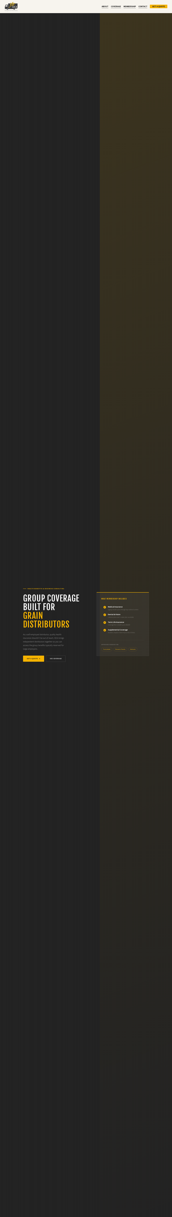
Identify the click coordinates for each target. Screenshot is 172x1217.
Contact (142, 6)
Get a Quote (158, 6)
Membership (130, 6)
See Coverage (56, 658)
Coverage (116, 6)
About (105, 6)
